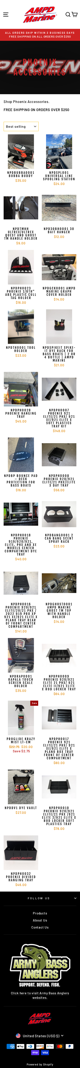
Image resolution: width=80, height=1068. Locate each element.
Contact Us (40, 927)
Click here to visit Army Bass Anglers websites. (40, 995)
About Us (40, 920)
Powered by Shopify (40, 1064)
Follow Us (39, 898)
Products (40, 913)
